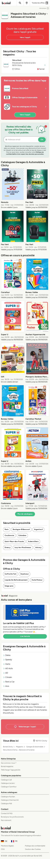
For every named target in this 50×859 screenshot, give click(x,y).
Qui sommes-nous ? (8, 763)
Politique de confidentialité (35, 846)
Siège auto (9, 586)
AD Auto (9, 668)
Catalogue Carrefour (9, 787)
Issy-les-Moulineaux (23, 547)
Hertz (7, 664)
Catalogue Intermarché (10, 800)
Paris (7, 529)
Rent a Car (9, 682)
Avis (7, 686)
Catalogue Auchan (8, 797)
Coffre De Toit (10, 574)
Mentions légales (7, 846)
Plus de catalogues (25, 514)
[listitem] (13, 188)
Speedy (8, 659)
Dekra (7, 655)
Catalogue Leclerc (8, 783)
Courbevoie (9, 535)
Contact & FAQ (6, 813)
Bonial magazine (7, 766)
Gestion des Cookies (33, 849)
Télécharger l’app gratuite (10, 770)
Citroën (8, 677)
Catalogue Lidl (6, 780)
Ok (42, 139)
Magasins (19, 747)
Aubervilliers (33, 541)
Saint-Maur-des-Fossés (14, 541)
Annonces (42, 8)
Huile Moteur (37, 580)
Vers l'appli (25, 37)
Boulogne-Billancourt (21, 529)
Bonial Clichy (8, 747)
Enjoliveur (25, 574)
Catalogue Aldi (6, 803)
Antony (38, 547)
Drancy (7, 547)
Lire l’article (25, 636)
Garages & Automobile (34, 747)
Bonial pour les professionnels (12, 817)
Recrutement (6, 820)
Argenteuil (38, 529)
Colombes (22, 535)
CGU (3, 849)
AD (6, 673)
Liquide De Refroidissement (16, 580)
